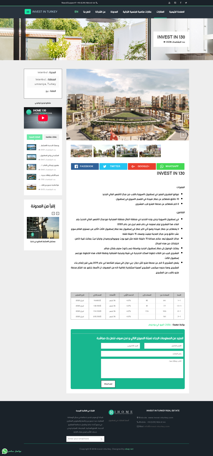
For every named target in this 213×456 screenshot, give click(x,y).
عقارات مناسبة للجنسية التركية (137, 12)
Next (183, 135)
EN (76, 12)
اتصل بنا (87, 12)
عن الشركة (100, 12)
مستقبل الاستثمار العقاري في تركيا (42, 241)
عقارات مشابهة (51, 137)
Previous (176, 135)
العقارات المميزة (34, 137)
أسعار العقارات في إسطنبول (119, 420)
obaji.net (129, 449)
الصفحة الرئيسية (176, 12)
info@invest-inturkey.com (157, 426)
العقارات (160, 12)
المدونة (114, 12)
